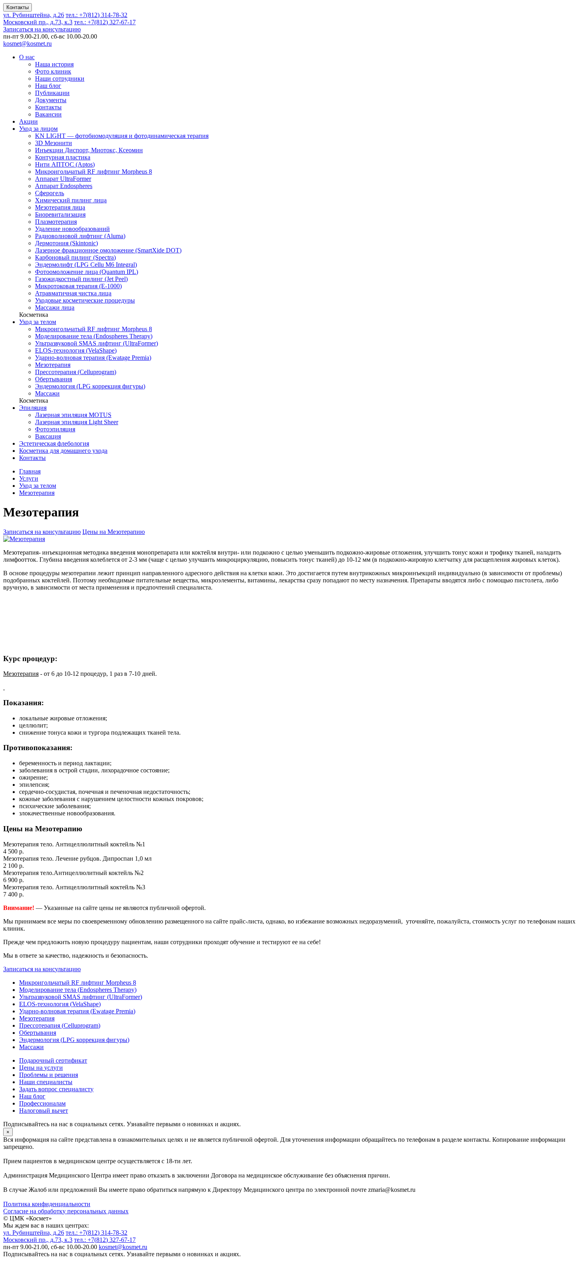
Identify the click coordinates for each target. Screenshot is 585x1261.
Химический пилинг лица (71, 200)
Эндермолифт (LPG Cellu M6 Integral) (86, 264)
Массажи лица (54, 307)
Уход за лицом (38, 128)
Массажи (47, 393)
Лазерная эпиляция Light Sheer (76, 422)
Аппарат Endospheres (63, 185)
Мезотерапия (52, 364)
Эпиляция (33, 407)
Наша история (54, 64)
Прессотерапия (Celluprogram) (75, 372)
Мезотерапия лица (60, 207)
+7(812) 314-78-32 (96, 15)
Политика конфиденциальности (46, 1204)
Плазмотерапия (56, 221)
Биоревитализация (60, 214)
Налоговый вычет (43, 1110)
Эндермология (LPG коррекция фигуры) (90, 386)
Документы (50, 100)
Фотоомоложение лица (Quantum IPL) (86, 271)
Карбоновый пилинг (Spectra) (75, 257)
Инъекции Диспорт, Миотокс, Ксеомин (89, 150)
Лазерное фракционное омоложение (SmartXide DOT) (108, 250)
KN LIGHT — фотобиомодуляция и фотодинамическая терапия (122, 135)
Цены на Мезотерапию (113, 531)
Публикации (52, 92)
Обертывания (53, 379)
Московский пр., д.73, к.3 (37, 22)
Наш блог (48, 85)
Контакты (17, 7)
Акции (28, 121)
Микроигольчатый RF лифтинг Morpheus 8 (93, 171)
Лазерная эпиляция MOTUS (73, 414)
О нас (27, 57)
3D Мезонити (53, 143)
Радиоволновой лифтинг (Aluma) (80, 236)
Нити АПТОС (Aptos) (65, 164)
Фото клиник (53, 71)
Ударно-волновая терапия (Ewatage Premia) (93, 357)
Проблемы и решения (48, 1074)
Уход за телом (37, 321)
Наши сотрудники (59, 78)
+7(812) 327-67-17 (105, 22)
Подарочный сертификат (53, 1060)
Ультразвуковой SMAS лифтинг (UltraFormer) (96, 343)
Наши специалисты (45, 1082)
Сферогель (49, 193)
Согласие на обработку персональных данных (66, 1211)
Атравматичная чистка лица (73, 293)
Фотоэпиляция (55, 429)
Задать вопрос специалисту (56, 1089)
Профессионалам (42, 1103)
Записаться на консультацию (42, 29)
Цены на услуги (41, 1067)
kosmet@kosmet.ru (27, 43)
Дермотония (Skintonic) (66, 243)
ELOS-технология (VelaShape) (76, 350)
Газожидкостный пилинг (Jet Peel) (81, 278)
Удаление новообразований (72, 228)
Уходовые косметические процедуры (85, 300)
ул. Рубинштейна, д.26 (33, 15)
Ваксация (48, 436)
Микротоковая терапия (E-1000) (78, 286)
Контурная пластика (62, 157)
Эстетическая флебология (54, 443)
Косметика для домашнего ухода (63, 450)
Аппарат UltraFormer (63, 178)
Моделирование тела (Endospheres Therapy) (93, 336)
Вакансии (48, 114)
